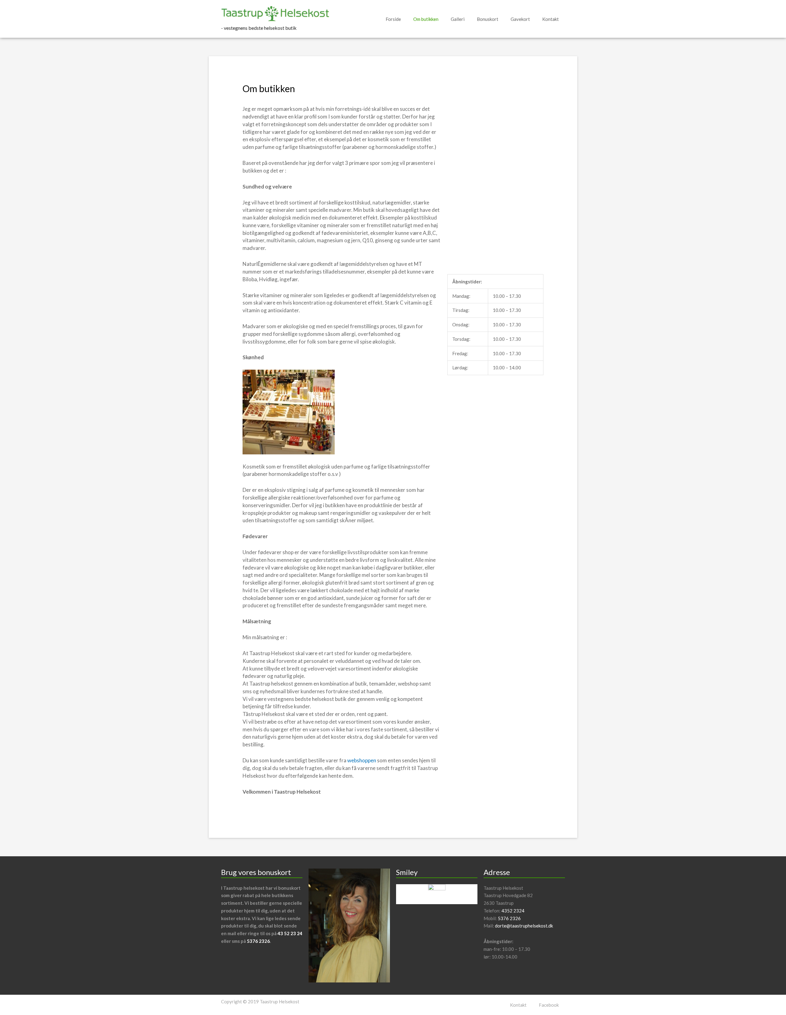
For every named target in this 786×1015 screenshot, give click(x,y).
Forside (393, 19)
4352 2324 (512, 910)
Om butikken (425, 19)
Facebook (549, 1005)
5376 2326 (258, 941)
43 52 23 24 (290, 933)
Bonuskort (487, 19)
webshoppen (361, 760)
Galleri (458, 19)
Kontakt (550, 19)
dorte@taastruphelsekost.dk (524, 925)
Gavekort (520, 19)
